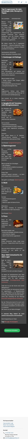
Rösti (10, 213)
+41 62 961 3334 (9, 432)
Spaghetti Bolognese (15, 142)
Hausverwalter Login (8, 423)
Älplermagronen (19, 180)
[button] (22, 2)
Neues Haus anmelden (8, 424)
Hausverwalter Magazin (9, 426)
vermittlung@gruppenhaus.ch (12, 438)
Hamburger (9, 100)
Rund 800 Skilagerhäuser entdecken (12, 298)
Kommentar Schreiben (11, 330)
